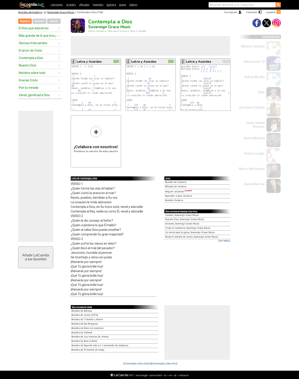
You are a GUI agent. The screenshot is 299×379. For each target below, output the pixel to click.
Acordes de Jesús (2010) (84, 315)
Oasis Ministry (254, 138)
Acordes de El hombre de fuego (87, 349)
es (165, 375)
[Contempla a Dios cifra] (164, 363)
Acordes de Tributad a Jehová (87, 319)
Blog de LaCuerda (178, 191)
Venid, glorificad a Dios (34, 95)
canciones (57, 5)
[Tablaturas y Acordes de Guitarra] (32, 7)
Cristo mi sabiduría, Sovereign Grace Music (188, 228)
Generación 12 (254, 61)
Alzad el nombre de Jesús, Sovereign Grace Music (191, 236)
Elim (261, 92)
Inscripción (230, 12)
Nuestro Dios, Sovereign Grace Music (184, 219)
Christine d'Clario (252, 107)
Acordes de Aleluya (81, 310)
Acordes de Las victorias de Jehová (90, 336)
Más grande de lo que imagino (38, 35)
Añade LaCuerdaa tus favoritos (35, 257)
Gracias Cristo (28, 80)
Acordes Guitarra (174, 200)
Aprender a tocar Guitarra (178, 196)
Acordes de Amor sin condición (87, 328)
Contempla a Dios (31, 58)
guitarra (111, 5)
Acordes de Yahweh (81, 332)
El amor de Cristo (30, 50)
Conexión (251, 12)
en (170, 375)
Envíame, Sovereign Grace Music (182, 223)
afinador (84, 5)
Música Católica (253, 46)
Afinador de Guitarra (175, 186)
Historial (54, 21)
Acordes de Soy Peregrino (84, 323)
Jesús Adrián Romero (255, 124)
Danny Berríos (254, 184)
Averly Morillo (254, 77)
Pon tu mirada (28, 87)
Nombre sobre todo (32, 73)
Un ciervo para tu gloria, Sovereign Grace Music (190, 232)
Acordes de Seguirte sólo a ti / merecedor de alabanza (99, 345)
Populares (25, 21)
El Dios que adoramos (34, 28)
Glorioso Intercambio (33, 43)
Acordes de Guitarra (30, 12)
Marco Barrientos (252, 168)
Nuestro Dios (27, 65)
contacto (183, 375)
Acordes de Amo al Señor (84, 341)
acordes (71, 5)
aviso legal (142, 375)
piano (122, 5)
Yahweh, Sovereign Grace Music (182, 215)
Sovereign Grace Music (60, 12)
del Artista (39, 21)
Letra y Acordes (89, 61)
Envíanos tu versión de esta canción (96, 139)
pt (175, 375)
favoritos (98, 5)
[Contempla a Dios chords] (137, 363)
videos (133, 5)
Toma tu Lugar (254, 153)
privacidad (156, 375)
